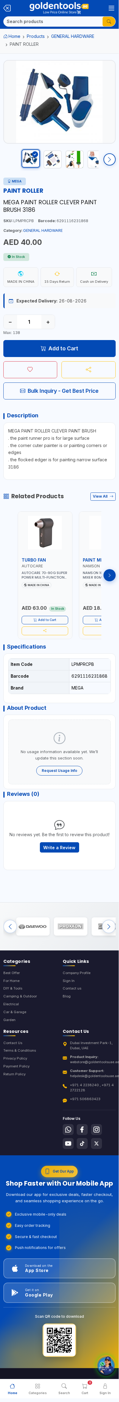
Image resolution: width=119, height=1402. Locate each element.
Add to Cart (63, 348)
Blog (67, 996)
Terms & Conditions (19, 1050)
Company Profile (76, 973)
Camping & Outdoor (20, 996)
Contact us (72, 988)
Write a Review (59, 847)
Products (36, 36)
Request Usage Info (59, 770)
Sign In (69, 981)
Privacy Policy (15, 1058)
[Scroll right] (109, 159)
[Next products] (109, 575)
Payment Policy (16, 1066)
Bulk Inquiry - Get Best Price (63, 391)
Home (14, 36)
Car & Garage (14, 1012)
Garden (9, 1020)
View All (100, 496)
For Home (11, 981)
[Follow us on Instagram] (96, 1129)
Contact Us (12, 1043)
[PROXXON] (70, 926)
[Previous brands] (10, 926)
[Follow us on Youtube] (68, 1143)
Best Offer (11, 973)
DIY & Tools (12, 988)
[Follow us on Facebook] (82, 1129)
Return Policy (14, 1074)
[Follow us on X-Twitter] (96, 1143)
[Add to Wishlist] (30, 369)
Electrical (11, 1004)
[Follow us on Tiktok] (82, 1143)
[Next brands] (109, 926)
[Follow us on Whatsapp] (68, 1129)
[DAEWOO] (32, 926)
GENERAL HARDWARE (72, 36)
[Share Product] (88, 369)
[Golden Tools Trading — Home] (59, 8)
